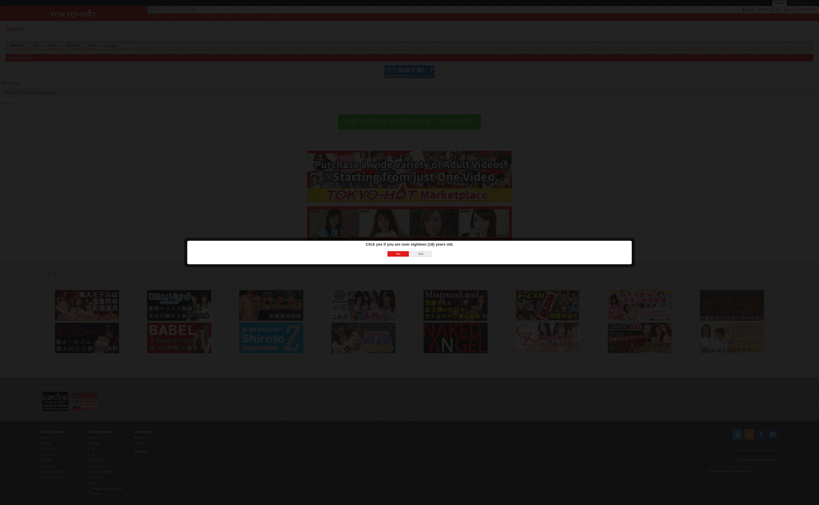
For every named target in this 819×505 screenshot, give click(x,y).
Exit (420, 253)
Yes (398, 253)
